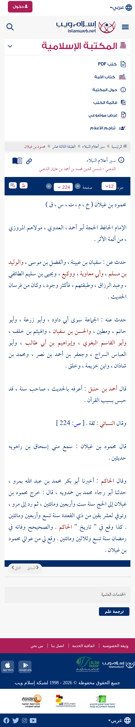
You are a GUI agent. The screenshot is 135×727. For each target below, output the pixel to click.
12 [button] (111, 186)
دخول (19, 6)
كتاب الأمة (104, 77)
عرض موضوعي (103, 115)
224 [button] (66, 187)
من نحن (36, 645)
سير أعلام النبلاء (93, 147)
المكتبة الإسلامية (80, 46)
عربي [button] (118, 7)
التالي (17, 568)
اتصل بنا (57, 645)
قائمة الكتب (105, 102)
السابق (31, 568)
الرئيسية (117, 147)
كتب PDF (107, 64)
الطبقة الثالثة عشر (64, 147)
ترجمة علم (114, 611)
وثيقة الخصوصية (115, 645)
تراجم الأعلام (102, 128)
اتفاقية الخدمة (83, 645)
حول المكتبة (104, 90)
